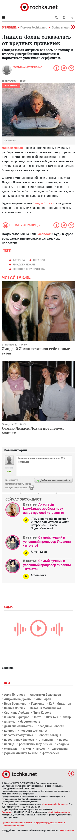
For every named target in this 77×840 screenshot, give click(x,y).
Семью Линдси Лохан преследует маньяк (33, 430)
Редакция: (7, 812)
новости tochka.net (34, 730)
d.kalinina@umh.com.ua (59, 812)
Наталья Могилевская (45, 708)
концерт (10, 730)
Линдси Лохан (42, 203)
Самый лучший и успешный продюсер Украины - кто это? (47, 541)
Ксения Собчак (14, 708)
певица (9, 744)
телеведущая (59, 748)
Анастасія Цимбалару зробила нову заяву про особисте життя (43, 508)
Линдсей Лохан (24, 264)
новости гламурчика (18, 735)
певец (63, 739)
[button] (64, 18)
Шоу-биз (39, 260)
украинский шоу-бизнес (21, 753)
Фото (37, 717)
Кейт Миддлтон (60, 703)
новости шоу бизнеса (19, 739)
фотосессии (50, 753)
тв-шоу (40, 748)
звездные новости (51, 726)
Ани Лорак (43, 699)
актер (67, 717)
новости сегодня (49, 735)
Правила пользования (12, 822)
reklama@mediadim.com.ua (55, 804)
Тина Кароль (42, 712)
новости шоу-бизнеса (29, 269)
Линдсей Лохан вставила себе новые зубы (36, 351)
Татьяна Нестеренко (27, 67)
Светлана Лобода (16, 712)
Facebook (43, 234)
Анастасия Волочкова (45, 694)
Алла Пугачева (14, 694)
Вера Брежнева (15, 703)
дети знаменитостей (18, 726)
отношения (46, 739)
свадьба (63, 744)
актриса (19, 260)
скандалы (11, 748)
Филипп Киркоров (16, 717)
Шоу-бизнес (11, 85)
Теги (7, 682)
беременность (30, 721)
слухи (27, 748)
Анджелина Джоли (17, 699)
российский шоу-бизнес (36, 744)
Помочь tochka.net (33, 27)
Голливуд (37, 703)
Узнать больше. (67, 830)
